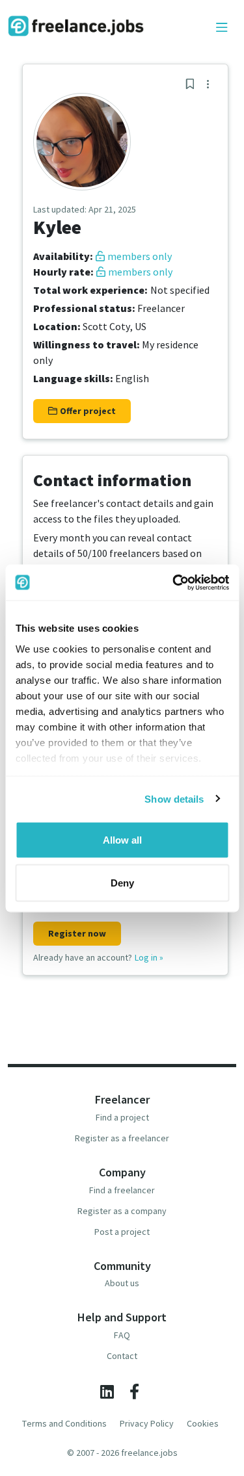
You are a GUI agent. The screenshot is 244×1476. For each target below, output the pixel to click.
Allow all (122, 840)
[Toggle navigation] (222, 28)
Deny (122, 882)
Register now (77, 933)
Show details (174, 798)
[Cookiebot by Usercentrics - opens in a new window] (173, 582)
